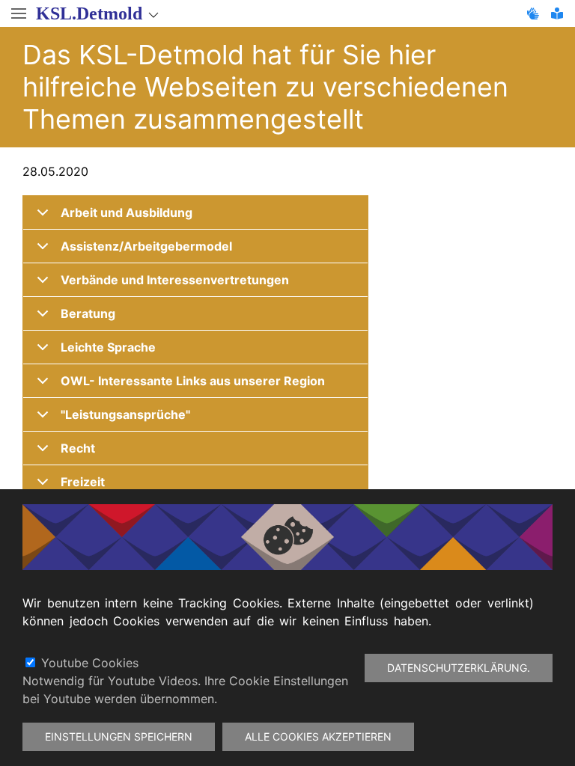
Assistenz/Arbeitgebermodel (146, 246)
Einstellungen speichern (118, 736)
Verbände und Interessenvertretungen (175, 279)
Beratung (88, 313)
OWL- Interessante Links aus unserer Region (193, 380)
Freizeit (83, 481)
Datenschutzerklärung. (458, 667)
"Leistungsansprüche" (125, 414)
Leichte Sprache (108, 347)
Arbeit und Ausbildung (126, 212)
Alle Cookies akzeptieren (318, 736)
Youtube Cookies (90, 662)
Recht (78, 448)
